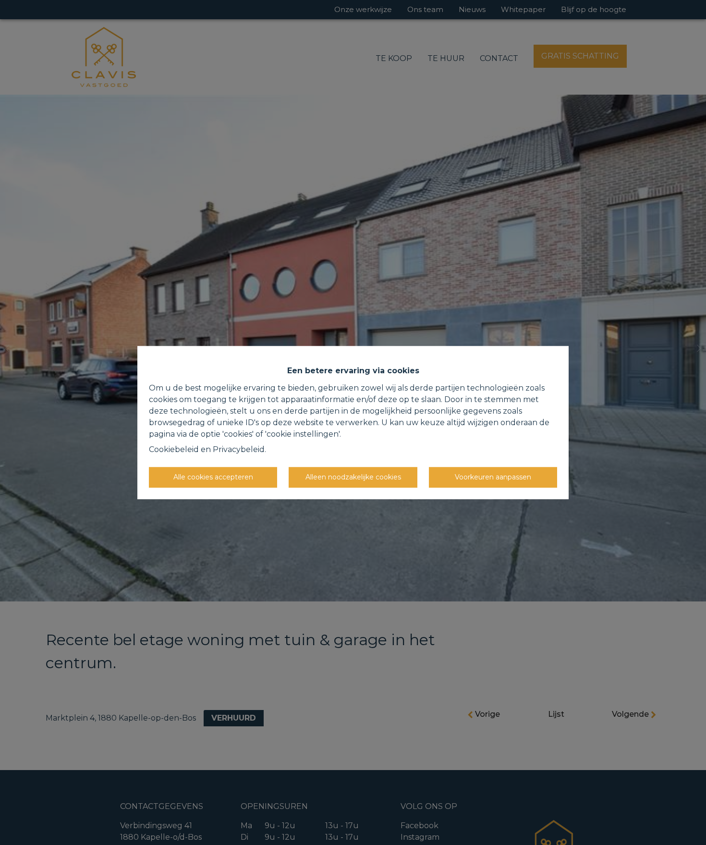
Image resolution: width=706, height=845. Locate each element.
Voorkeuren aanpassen (493, 477)
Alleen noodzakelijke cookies (353, 477)
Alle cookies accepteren (213, 477)
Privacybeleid (239, 449)
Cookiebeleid (174, 449)
